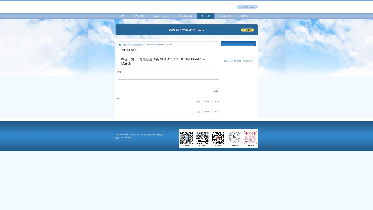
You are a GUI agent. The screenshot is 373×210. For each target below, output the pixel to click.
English (253, 7)
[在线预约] (186, 35)
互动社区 (206, 16)
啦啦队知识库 (225, 16)
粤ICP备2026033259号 (126, 135)
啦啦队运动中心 (161, 16)
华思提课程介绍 (185, 16)
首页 (122, 16)
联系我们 (245, 16)
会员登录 (244, 7)
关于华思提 (139, 16)
